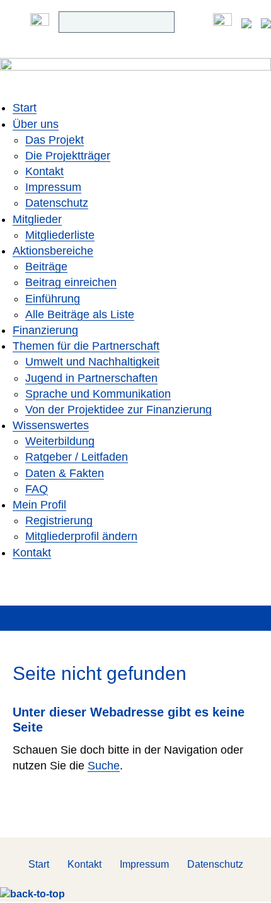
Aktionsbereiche (53, 250)
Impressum (53, 187)
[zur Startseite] (135, 78)
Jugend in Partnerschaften (91, 378)
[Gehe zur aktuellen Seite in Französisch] (266, 22)
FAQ (36, 489)
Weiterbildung (60, 441)
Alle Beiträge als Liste (79, 314)
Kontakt (44, 171)
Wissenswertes (51, 425)
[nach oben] (32, 894)
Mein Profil (39, 504)
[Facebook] (222, 22)
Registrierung (59, 520)
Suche (104, 765)
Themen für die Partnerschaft (86, 346)
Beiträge (46, 266)
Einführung (52, 298)
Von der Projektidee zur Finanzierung (118, 409)
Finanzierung (45, 330)
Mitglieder (37, 219)
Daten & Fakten (64, 473)
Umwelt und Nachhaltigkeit (92, 361)
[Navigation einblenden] (39, 22)
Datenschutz (56, 203)
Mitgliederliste (60, 235)
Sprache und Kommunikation (98, 394)
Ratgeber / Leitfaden (76, 457)
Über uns (36, 124)
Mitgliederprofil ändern (81, 536)
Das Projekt (54, 140)
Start (25, 107)
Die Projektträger (67, 155)
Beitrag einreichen (71, 282)
